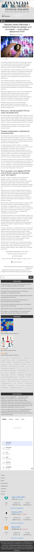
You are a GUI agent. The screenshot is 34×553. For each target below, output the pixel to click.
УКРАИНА (3, 385)
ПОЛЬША (3, 381)
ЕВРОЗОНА (4, 366)
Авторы (3, 494)
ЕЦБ (2, 373)
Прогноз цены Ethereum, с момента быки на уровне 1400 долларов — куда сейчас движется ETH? (17, 28)
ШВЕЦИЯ (29, 385)
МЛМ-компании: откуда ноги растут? (10, 333)
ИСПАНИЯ (22, 377)
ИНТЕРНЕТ (13, 375)
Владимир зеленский (6, 364)
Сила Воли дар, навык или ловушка (9, 355)
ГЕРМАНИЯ (16, 364)
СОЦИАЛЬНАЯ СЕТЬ (6, 383)
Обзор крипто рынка (25, 379)
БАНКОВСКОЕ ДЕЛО (16, 358)
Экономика (3, 488)
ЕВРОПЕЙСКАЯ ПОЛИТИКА (8, 368)
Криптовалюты (4, 483)
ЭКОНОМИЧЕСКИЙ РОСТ (16, 387)
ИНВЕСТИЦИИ (5, 375)
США (15, 383)
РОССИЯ (24, 381)
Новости (20, 262)
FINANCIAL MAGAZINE (17, 9)
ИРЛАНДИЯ (28, 375)
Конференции (4, 486)
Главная (3, 475)
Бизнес (2, 480)
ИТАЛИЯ (28, 377)
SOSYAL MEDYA (5, 358)
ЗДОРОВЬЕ (13, 373)
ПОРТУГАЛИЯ (11, 381)
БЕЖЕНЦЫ (27, 358)
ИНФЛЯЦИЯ (21, 375)
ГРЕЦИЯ (23, 364)
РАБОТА (18, 381)
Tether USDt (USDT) (18, 497)
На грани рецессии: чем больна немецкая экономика (14, 288)
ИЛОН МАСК (20, 373)
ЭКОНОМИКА (4, 387)
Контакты (3, 491)
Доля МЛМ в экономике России (8, 350)
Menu (4, 21)
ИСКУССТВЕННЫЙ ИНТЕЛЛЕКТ (9, 377)
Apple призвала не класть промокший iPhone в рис (13, 308)
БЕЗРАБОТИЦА (5, 360)
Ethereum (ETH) (17, 512)
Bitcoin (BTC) (16, 527)
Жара (6, 373)
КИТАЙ (3, 379)
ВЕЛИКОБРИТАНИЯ (22, 360)
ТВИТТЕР (20, 383)
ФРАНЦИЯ (10, 385)
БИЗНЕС (13, 360)
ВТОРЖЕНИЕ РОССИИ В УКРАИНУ (22, 362)
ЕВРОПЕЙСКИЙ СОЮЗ (24, 370)
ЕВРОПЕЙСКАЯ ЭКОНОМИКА (9, 370)
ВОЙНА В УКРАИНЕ (6, 362)
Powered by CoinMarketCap (17, 508)
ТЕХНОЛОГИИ (28, 383)
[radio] (13, 256)
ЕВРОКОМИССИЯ (13, 366)
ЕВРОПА (22, 366)
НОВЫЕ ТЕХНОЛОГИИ (12, 379)
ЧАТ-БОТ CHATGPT (20, 385)
